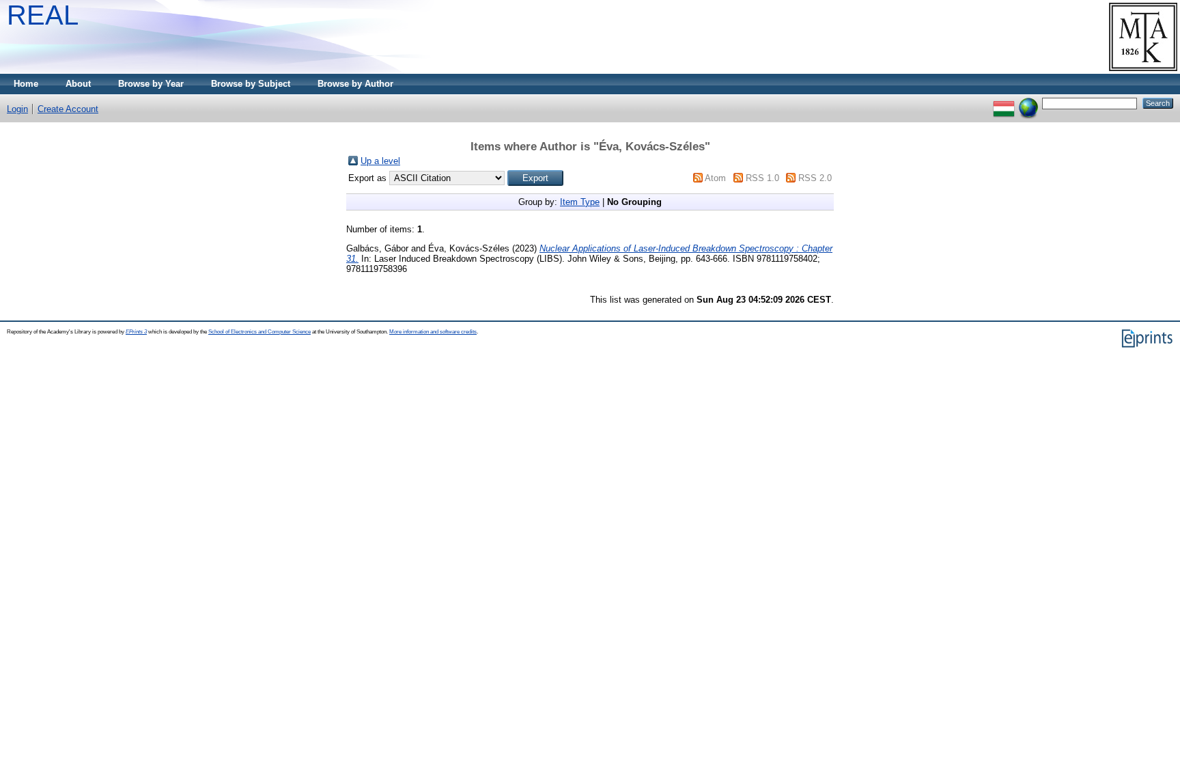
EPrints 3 (136, 332)
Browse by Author (355, 84)
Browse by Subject (250, 84)
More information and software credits (433, 332)
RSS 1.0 (762, 178)
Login (17, 109)
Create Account (68, 109)
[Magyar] (1004, 103)
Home (26, 84)
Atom (715, 178)
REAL (43, 15)
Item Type (580, 202)
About (78, 84)
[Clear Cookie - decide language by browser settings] (1028, 103)
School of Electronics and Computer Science (259, 332)
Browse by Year (151, 84)
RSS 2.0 (815, 178)
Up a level (380, 161)
